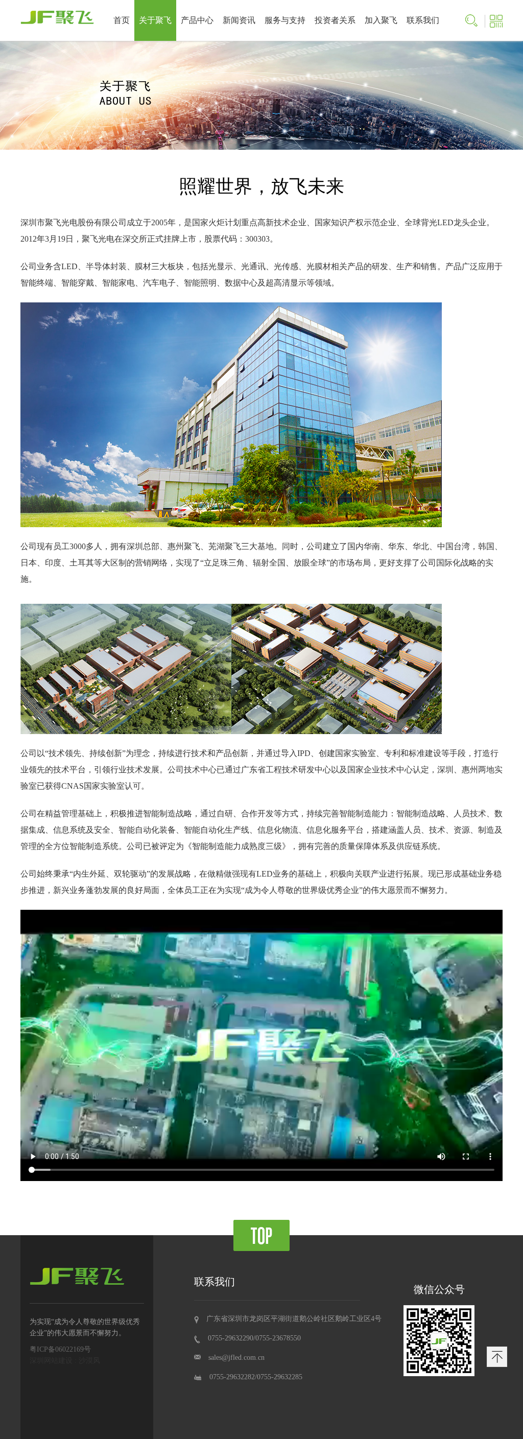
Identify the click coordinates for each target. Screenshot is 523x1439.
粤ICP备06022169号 (60, 1349)
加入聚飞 (381, 20)
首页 (121, 20)
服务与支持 (285, 20)
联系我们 (423, 20)
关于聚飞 (155, 20)
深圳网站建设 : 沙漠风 (65, 1360)
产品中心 (197, 20)
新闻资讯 (239, 20)
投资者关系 (335, 20)
